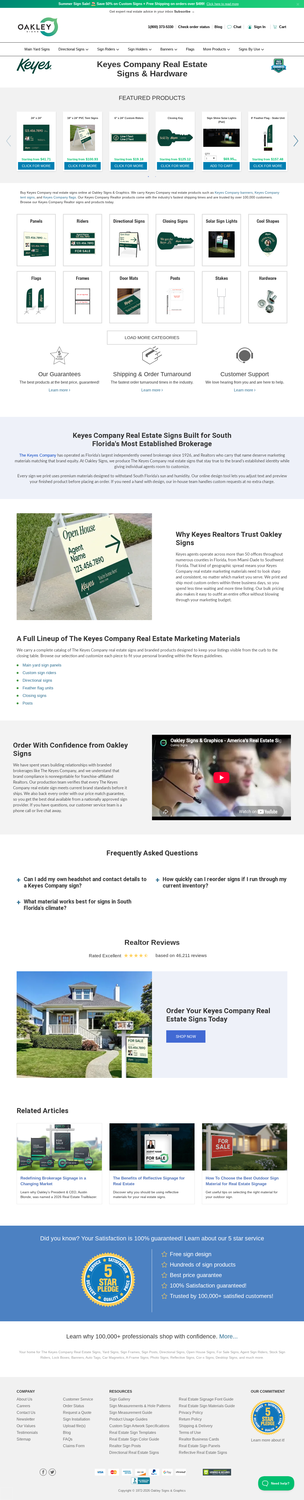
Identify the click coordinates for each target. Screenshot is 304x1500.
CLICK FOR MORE (36, 166)
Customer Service (78, 1399)
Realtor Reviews (152, 942)
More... (228, 1336)
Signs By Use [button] (250, 49)
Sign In (259, 27)
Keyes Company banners (234, 192)
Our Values (26, 1426)
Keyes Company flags (59, 197)
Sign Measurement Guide (130, 1413)
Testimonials (27, 1433)
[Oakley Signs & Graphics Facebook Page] (43, 1472)
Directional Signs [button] (72, 49)
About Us (24, 1399)
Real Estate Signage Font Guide (206, 1399)
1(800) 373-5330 (160, 27)
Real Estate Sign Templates (132, 1433)
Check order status (194, 27)
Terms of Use (190, 1433)
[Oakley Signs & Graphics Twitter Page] (52, 1472)
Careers (23, 1406)
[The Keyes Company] (48, 65)
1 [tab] (148, 177)
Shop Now (186, 1036)
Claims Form (74, 1446)
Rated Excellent (106, 955)
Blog (218, 27)
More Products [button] (215, 49)
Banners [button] (167, 49)
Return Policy (190, 1419)
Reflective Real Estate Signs (203, 1453)
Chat (237, 27)
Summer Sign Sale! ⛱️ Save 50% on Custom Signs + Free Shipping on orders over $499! (131, 4)
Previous (8, 141)
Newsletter (26, 1419)
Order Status (73, 1406)
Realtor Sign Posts (125, 1446)
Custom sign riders (39, 673)
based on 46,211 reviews (181, 955)
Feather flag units (38, 688)
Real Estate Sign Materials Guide (207, 1406)
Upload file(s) (74, 1426)
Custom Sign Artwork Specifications (139, 1426)
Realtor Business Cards (199, 1439)
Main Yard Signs (37, 49)
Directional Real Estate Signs (134, 1453)
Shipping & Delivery (196, 1426)
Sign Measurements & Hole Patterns (140, 1406)
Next (295, 141)
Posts (28, 703)
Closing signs (35, 695)
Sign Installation (76, 1419)
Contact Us (26, 1413)
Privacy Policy (191, 1413)
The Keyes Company (37, 455)
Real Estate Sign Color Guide (134, 1439)
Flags (190, 49)
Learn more (59, 390)
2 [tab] (155, 177)
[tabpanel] (36, 142)
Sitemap (24, 1439)
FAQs (67, 1439)
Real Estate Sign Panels (199, 1446)
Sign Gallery (119, 1399)
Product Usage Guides (128, 1419)
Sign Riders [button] (106, 49)
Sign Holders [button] (138, 49)
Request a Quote (77, 1413)
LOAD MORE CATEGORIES (152, 337)
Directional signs (37, 680)
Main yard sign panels (42, 665)
